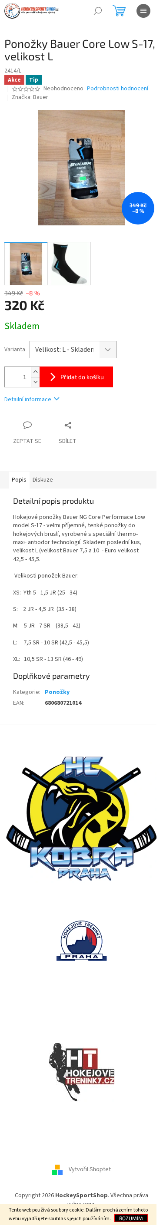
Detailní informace (27, 399)
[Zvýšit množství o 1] (35, 372)
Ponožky (57, 692)
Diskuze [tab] (43, 479)
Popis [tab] (19, 479)
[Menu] (143, 11)
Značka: (30, 97)
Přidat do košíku (82, 376)
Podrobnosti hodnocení (117, 89)
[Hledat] (97, 11)
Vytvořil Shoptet (90, 1170)
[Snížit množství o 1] (35, 382)
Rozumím (131, 1218)
